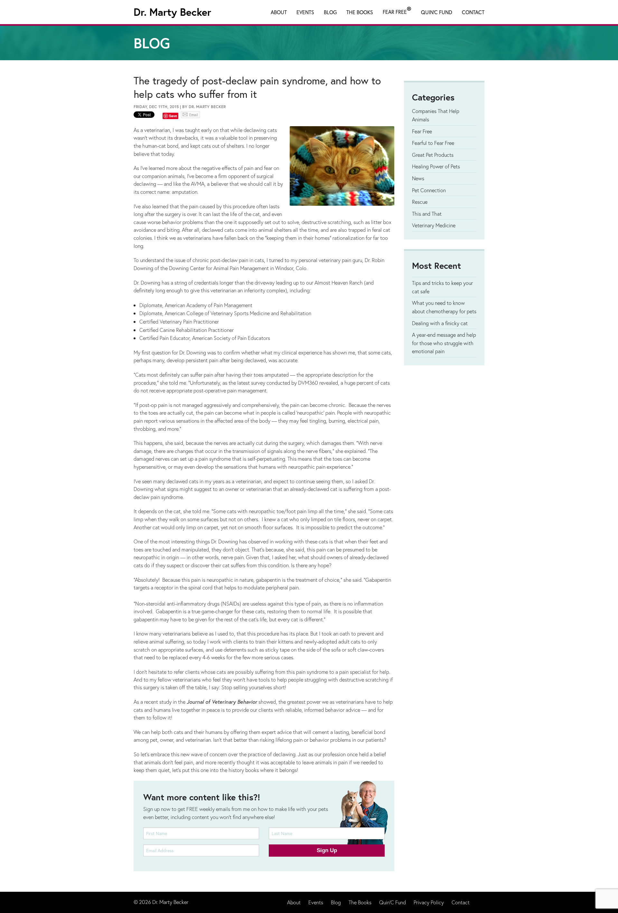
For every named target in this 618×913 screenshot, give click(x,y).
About (279, 12)
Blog (330, 12)
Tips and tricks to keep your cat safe (442, 287)
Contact (473, 12)
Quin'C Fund (436, 12)
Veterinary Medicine (433, 225)
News (418, 178)
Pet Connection (429, 190)
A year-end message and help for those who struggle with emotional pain (444, 342)
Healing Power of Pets (436, 166)
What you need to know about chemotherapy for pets (444, 307)
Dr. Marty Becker (172, 12)
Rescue (419, 201)
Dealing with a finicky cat (440, 323)
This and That (427, 213)
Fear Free (397, 10)
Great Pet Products (433, 154)
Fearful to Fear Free (433, 142)
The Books (359, 12)
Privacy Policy (429, 902)
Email (193, 114)
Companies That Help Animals (435, 115)
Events (305, 12)
